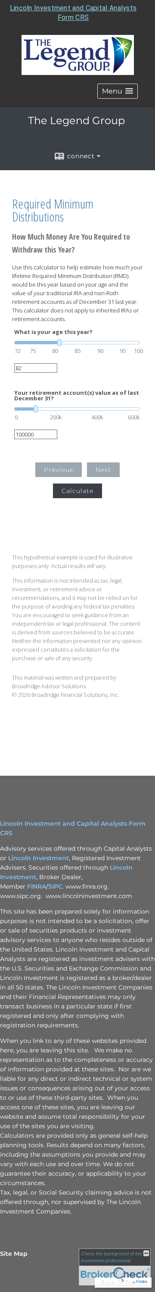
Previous (58, 470)
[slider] (77, 342)
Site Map (14, 1254)
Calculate (77, 491)
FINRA (36, 886)
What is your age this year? (53, 332)
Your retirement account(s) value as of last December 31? (76, 395)
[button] (117, 91)
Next (103, 470)
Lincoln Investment (38, 858)
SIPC (55, 886)
